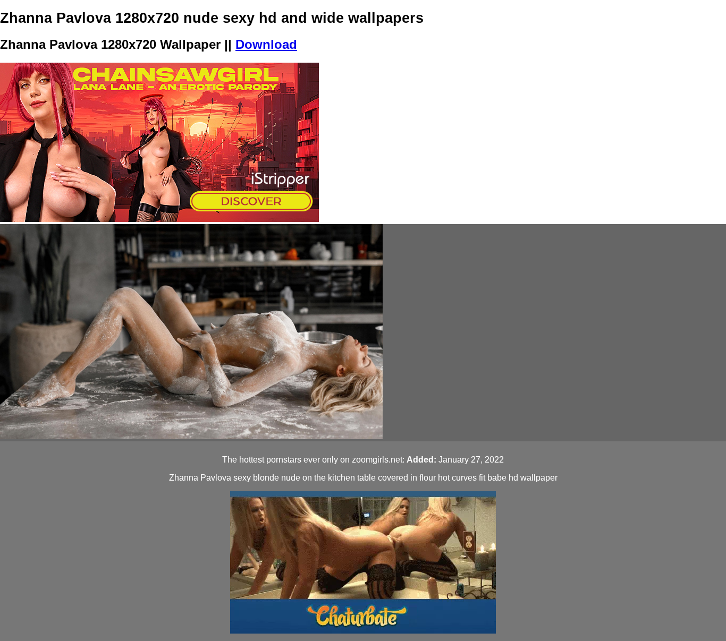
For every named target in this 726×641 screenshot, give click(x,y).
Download (266, 44)
